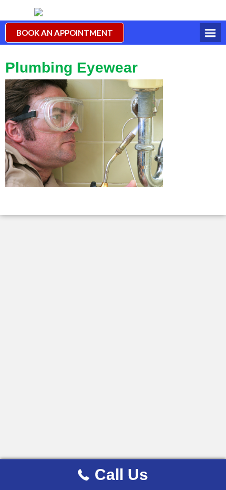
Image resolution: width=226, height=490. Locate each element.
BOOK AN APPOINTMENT (64, 32)
